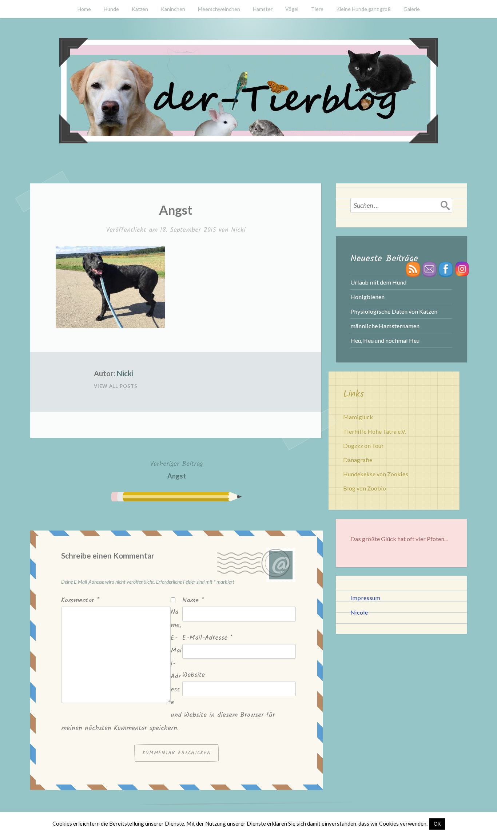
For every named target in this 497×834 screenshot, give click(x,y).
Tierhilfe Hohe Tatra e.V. (374, 431)
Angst (176, 469)
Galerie (411, 9)
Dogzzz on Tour (363, 445)
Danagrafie (357, 459)
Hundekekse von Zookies (375, 473)
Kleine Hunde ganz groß (363, 9)
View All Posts (116, 386)
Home (84, 9)
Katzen (140, 9)
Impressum (365, 597)
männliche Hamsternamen (385, 325)
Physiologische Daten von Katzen (393, 311)
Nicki (238, 230)
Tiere (317, 9)
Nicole (359, 612)
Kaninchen (173, 9)
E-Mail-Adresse (207, 638)
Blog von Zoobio (364, 488)
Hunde (111, 9)
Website (193, 675)
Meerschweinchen (219, 9)
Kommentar (80, 600)
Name (193, 600)
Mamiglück (358, 416)
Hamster (263, 9)
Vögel (291, 9)
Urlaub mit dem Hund (378, 282)
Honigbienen (367, 296)
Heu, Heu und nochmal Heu (385, 340)
